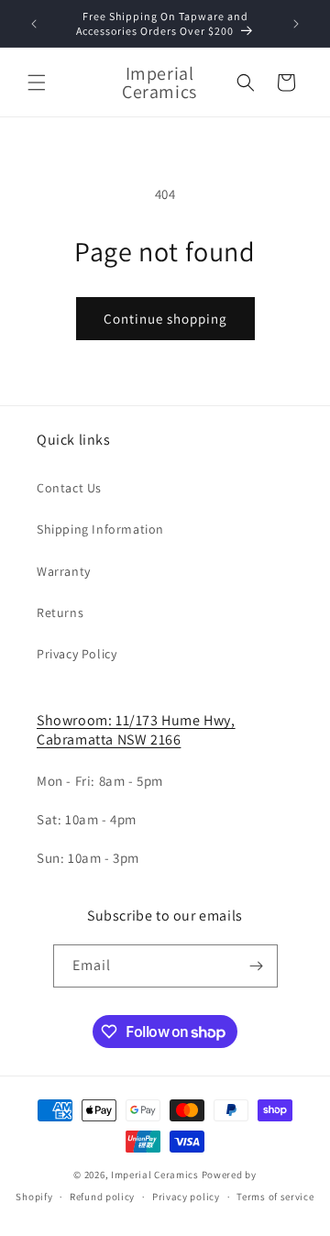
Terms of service (275, 1196)
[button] (36, 82)
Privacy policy (186, 1196)
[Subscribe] (256, 966)
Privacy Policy (76, 654)
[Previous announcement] (34, 24)
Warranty (64, 571)
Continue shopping (165, 318)
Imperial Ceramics (155, 1174)
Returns (60, 612)
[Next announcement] (296, 24)
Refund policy (102, 1196)
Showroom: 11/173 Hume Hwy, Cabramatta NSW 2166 (136, 730)
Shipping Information (100, 529)
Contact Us (69, 488)
